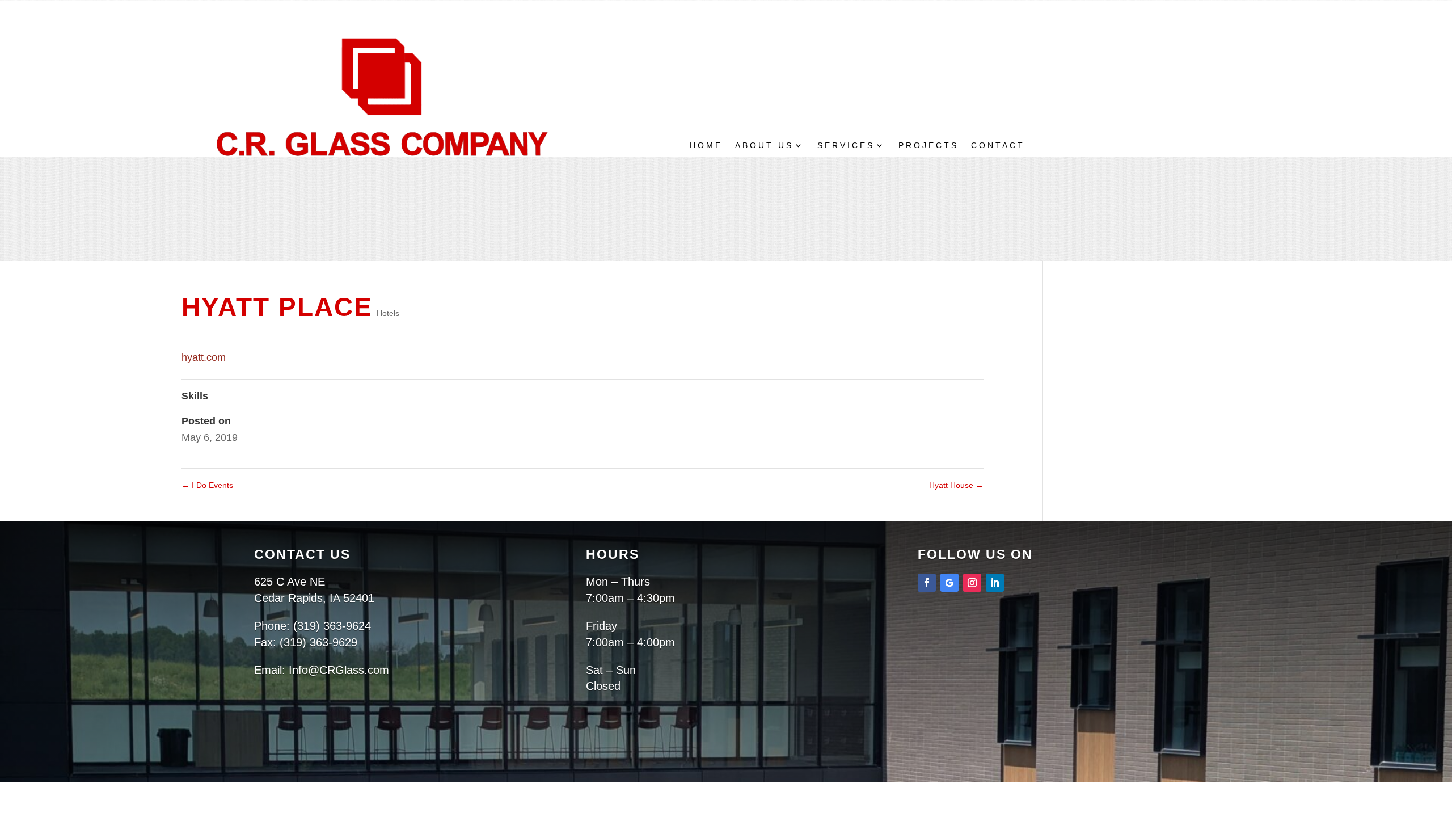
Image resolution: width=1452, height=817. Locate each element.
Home (706, 145)
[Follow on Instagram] (972, 583)
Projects (928, 145)
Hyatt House (956, 485)
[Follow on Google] (949, 583)
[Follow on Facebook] (927, 583)
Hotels (388, 313)
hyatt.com (204, 357)
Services (846, 145)
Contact (998, 145)
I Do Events (207, 485)
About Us (764, 145)
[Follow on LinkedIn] (995, 583)
